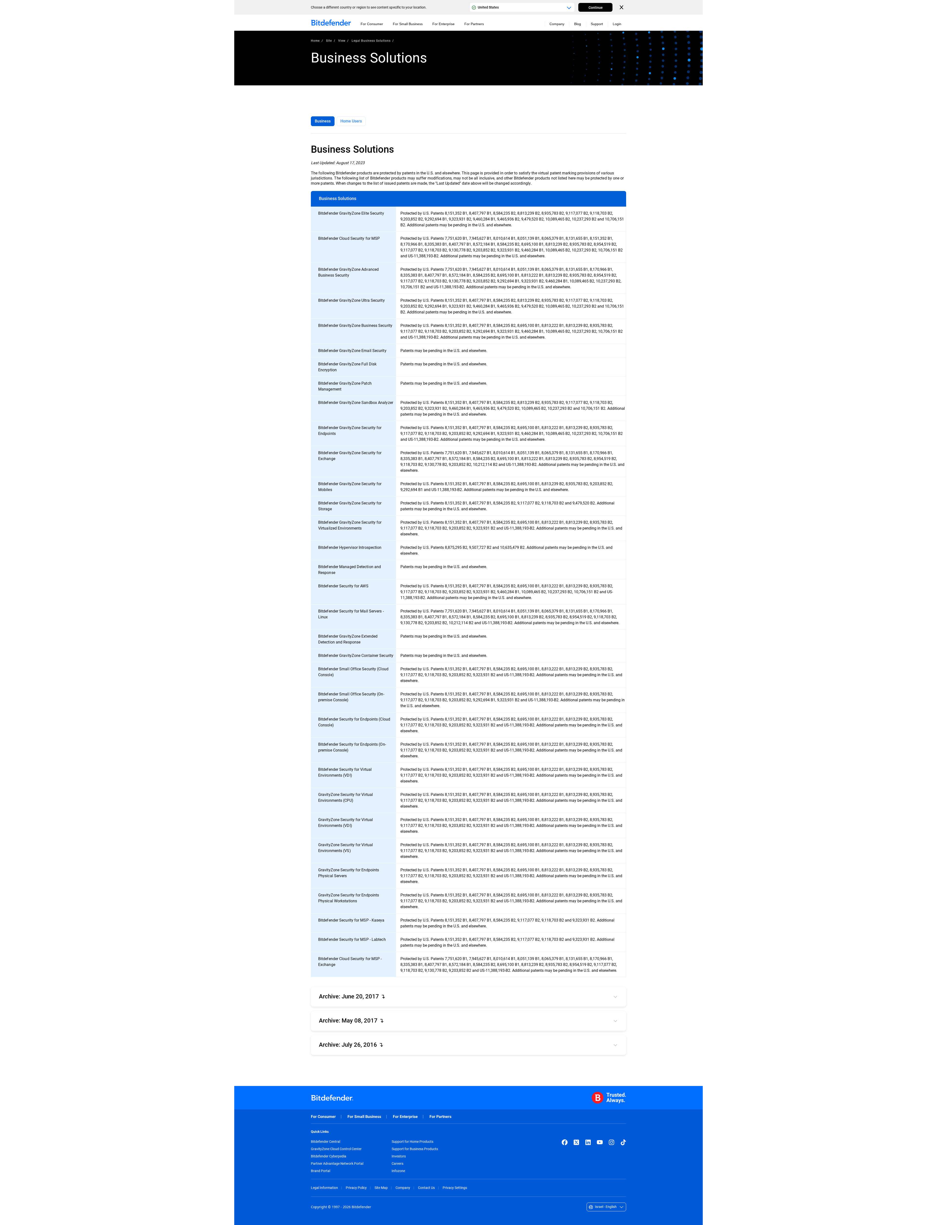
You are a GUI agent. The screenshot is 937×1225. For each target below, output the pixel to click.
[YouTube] (600, 1142)
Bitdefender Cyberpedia (328, 1156)
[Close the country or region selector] (622, 7)
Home (315, 40)
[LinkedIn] (588, 1142)
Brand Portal (320, 1171)
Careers (397, 1163)
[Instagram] (611, 1142)
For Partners (440, 1116)
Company (403, 1187)
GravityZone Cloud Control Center (336, 1149)
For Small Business (364, 1116)
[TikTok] (623, 1142)
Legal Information (324, 1187)
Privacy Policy (356, 1187)
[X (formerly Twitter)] (576, 1142)
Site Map (381, 1187)
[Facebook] (565, 1142)
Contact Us (426, 1187)
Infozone (398, 1171)
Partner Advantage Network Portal (337, 1163)
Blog (577, 24)
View (342, 40)
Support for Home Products (412, 1141)
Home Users (351, 120)
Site (329, 40)
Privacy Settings (455, 1187)
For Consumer (323, 1116)
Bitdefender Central (325, 1141)
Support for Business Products (415, 1149)
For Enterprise (405, 1116)
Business (323, 120)
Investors (399, 1156)
